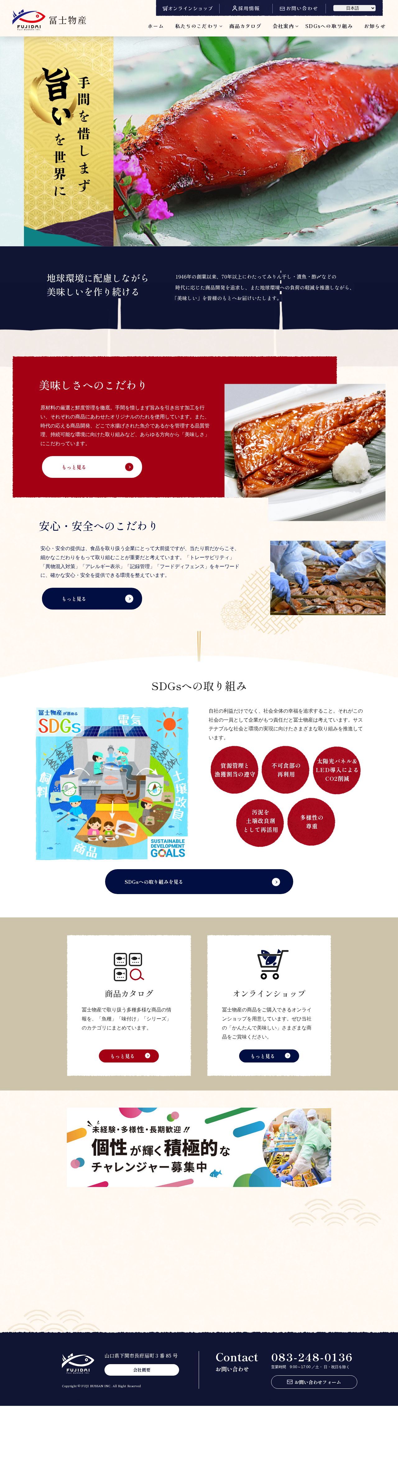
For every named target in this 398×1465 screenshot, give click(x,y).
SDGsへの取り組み (329, 26)
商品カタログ (245, 26)
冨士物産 (68, 19)
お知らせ (375, 26)
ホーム (156, 26)
